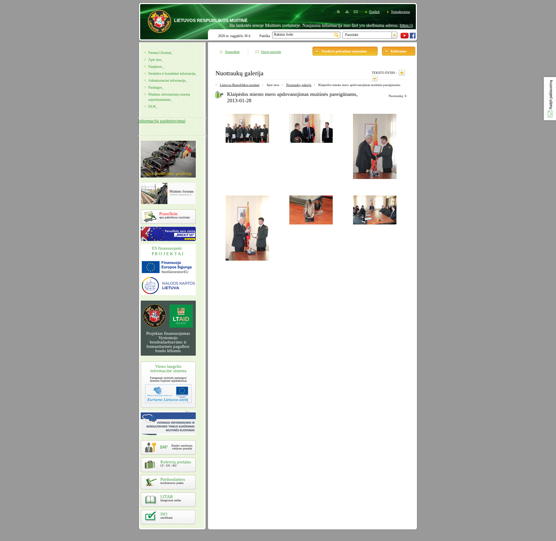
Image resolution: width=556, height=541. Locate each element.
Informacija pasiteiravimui (161, 120)
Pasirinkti (351, 35)
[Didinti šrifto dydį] (402, 73)
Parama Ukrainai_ (160, 53)
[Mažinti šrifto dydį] (375, 78)
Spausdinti (232, 52)
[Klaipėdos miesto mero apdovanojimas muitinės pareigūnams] (247, 143)
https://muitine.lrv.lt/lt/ (407, 25)
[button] (550, 98)
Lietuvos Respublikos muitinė (239, 85)
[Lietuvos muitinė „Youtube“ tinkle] (404, 37)
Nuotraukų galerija (298, 85)
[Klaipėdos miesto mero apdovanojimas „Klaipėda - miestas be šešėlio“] (311, 225)
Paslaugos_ (156, 87)
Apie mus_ (155, 60)
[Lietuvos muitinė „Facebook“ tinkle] (413, 37)
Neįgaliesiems (400, 12)
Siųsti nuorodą (271, 52)
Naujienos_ (156, 67)
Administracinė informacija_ (167, 80)
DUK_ (153, 107)
